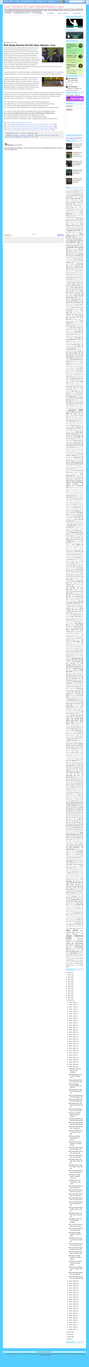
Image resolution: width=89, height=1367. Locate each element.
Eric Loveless (69, 423)
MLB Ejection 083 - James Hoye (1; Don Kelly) (78, 180)
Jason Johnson (78, 500)
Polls (79, 715)
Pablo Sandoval (72, 695)
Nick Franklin (76, 685)
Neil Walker (79, 680)
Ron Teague (80, 747)
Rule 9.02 (79, 829)
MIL (67, 603)
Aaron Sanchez (75, 197)
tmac (82, 965)
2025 (69, 974)
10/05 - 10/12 (72, 1027)
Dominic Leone (71, 394)
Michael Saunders (69, 650)
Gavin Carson (79, 447)
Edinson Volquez (69, 406)
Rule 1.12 (78, 755)
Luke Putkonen (74, 601)
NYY (70, 678)
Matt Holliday (72, 638)
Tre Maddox (78, 919)
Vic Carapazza (76, 945)
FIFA (72, 427)
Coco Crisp (73, 341)
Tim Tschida (76, 897)
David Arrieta (80, 371)
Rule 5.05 (75, 802)
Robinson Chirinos (71, 742)
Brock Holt (74, 290)
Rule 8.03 (81, 825)
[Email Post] (28, 133)
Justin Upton (75, 562)
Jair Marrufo (75, 489)
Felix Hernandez (69, 430)
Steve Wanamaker (72, 78)
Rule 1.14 (72, 757)
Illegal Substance (70, 480)
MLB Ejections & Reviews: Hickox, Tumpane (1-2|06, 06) (76, 1268)
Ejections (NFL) (77, 413)
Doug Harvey (71, 399)
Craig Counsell (69, 349)
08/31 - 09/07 (72, 1039)
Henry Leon (79, 469)
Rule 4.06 (69, 795)
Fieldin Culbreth (79, 432)
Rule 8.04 (70, 827)
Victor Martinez (69, 946)
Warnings (74, 951)
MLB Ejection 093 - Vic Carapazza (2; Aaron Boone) (78, 145)
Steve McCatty (75, 876)
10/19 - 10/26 (72, 1023)
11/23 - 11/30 (72, 1011)
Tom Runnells (76, 906)
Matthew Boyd (69, 643)
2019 (69, 988)
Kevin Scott (80, 576)
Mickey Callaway (70, 651)
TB (66, 882)
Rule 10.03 (72, 758)
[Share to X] (34, 133)
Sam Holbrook (79, 851)
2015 (69, 997)
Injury (69, 482)
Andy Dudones (71, 218)
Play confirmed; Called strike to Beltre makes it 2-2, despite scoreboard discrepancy (30, 126)
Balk (82, 240)
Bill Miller (81, 254)
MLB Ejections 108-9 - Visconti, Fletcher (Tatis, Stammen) (72, 46)
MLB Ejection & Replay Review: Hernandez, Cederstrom (74, 1176)
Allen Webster (73, 215)
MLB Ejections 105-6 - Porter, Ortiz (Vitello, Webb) (71, 66)
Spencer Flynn (80, 871)
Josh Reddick (69, 559)
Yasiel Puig (78, 958)
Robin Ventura (70, 740)
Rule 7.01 (80, 814)
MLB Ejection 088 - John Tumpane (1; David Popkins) (78, 163)
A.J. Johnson (76, 190)
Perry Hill (80, 708)
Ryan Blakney (77, 837)
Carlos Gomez (74, 307)
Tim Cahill (69, 894)
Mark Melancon (80, 621)
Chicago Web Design (57, 1354)
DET (67, 353)
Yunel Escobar (77, 963)
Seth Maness (72, 866)
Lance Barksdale (70, 588)
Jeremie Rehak (77, 516)
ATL (77, 195)
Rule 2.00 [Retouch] (76, 780)
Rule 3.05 (70, 789)
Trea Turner (69, 921)
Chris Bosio (72, 324)
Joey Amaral (71, 534)
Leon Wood (75, 594)
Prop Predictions (77, 717)
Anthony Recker (78, 227)
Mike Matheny (77, 661)
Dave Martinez (79, 368)
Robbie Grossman (70, 735)
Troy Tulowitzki (69, 924)
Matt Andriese (70, 633)
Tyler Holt (80, 928)
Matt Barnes (77, 633)
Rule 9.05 (79, 830)
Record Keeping (9, 137)
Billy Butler (68, 257)
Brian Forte (80, 282)
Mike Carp (76, 656)
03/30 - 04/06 (72, 1301)
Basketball (80, 247)
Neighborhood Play (70, 680)
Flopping (68, 435)
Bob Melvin (80, 264)
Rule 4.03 (68, 794)
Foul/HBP (78, 437)
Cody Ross (68, 342)
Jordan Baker (77, 551)
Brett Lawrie (77, 279)
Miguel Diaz (70, 653)
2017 (69, 993)
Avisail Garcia (69, 239)
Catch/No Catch (70, 314)
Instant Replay (30, 135)
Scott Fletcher (71, 854)
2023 (69, 979)
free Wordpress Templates (69, 1354)
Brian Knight (75, 285)
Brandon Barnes (69, 270)
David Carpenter (71, 373)
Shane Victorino (78, 867)
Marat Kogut (71, 611)
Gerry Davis (23, 135)
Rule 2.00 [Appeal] (71, 760)
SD (69, 846)
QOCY (57, 135)
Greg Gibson (77, 457)
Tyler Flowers (73, 928)
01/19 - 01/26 (72, 1324)
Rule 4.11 (77, 797)
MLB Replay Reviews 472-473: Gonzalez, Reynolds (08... (76, 1239)
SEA (29, 137)
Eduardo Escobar (69, 408)
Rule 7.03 (78, 815)
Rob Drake (80, 732)
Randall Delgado (77, 723)
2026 (69, 972)
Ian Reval (73, 477)
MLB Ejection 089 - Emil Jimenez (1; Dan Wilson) (78, 172)
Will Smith (80, 953)
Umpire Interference (72, 934)
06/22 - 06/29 (72, 1062)
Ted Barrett (80, 886)
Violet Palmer (72, 948)
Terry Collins (72, 888)
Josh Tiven (77, 559)
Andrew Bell (70, 217)
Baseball (71, 247)
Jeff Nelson (80, 512)
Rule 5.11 (68, 807)
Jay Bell (80, 504)
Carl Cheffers (70, 306)
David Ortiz (68, 376)
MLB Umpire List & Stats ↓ (22, 13)
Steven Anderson (74, 877)
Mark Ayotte (76, 614)
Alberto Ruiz (78, 205)
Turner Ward (78, 924)
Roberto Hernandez (70, 737)
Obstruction (78, 691)
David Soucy (75, 379)
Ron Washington (18, 137)
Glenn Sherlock (69, 457)
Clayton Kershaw (70, 336)
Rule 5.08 (81, 804)
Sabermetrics (76, 847)
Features (79, 428)
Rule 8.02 (73, 825)
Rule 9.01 (72, 829)
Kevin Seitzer (70, 577)
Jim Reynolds (69, 526)
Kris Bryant (72, 581)
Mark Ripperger (79, 623)
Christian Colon (69, 332)
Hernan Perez (69, 470)
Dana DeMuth (73, 359)
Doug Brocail (70, 398)
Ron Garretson (72, 745)
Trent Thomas (77, 921)
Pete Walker (78, 710)
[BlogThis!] (32, 133)
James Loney (79, 495)
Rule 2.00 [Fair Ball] (73, 767)
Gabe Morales (77, 443)
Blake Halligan (77, 259)
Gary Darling (80, 445)
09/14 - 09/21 (72, 1034)
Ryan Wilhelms (70, 844)
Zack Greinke (76, 965)
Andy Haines (80, 220)
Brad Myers (79, 269)
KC (71, 564)
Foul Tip (70, 437)
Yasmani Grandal (70, 960)
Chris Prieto (74, 329)
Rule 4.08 (75, 795)
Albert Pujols (69, 205)
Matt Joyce (79, 638)
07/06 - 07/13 (72, 1057)
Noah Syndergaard (70, 690)
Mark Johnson (79, 618)
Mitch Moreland (76, 671)
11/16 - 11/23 (72, 1013)
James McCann (70, 497)
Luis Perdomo (77, 599)
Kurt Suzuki (73, 582)
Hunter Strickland (70, 474)
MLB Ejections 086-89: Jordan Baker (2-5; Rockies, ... (74, 1138)
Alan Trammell (78, 203)
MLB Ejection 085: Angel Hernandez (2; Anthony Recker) (75, 1143)
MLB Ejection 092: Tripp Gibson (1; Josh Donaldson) (75, 1070)
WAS (78, 948)
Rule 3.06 (77, 789)
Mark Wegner (79, 624)
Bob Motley (70, 265)
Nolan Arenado (79, 690)
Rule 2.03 (68, 787)
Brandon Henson (78, 272)
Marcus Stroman (78, 613)
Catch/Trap (80, 314)
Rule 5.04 (68, 802)
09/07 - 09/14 (72, 1036)
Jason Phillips (76, 502)
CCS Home (8, 13)
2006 (69, 1339)
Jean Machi (81, 505)
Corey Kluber (69, 346)
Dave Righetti (71, 369)
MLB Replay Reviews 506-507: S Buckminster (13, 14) (75, 1091)
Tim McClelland (72, 896)
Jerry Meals (69, 521)
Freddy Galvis (69, 442)
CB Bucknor (74, 299)
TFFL (76, 882)
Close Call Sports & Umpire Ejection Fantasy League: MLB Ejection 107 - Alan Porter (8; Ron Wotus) (72, 90)
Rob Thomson (78, 733)
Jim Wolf (68, 527)
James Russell (79, 497)
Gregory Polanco (74, 460)
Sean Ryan (79, 862)
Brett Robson (74, 280)
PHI (77, 693)
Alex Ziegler (74, 212)
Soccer (73, 871)
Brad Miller (71, 269)
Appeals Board (72, 230)
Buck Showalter (79, 296)
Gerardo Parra (80, 452)
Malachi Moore (71, 606)
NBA (67, 675)
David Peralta (76, 376)
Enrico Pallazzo (78, 418)
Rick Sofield (72, 732)
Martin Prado (70, 628)
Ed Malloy (81, 403)
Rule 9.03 (68, 830)
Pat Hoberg (70, 700)
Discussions (80, 393)
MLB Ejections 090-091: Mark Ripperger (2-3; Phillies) (75, 1114)
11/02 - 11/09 (72, 1018)
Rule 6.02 (74, 809)
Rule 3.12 (72, 790)
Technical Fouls (70, 886)
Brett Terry (81, 280)
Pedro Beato (75, 706)
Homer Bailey (74, 472)
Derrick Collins (79, 386)
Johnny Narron (69, 546)
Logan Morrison (71, 598)
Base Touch (80, 245)
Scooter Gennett (71, 852)
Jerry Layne (77, 519)
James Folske (79, 494)
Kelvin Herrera (73, 567)
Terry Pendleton (76, 889)
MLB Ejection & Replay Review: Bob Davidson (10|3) (75, 1234)
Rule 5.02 (73, 800)
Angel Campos (70, 223)
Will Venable (69, 955)
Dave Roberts (79, 369)
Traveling (68, 916)
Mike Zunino (68, 670)
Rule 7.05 (76, 817)
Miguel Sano (69, 655)
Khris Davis (77, 577)
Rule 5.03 (80, 800)
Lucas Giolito (70, 599)
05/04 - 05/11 (72, 1290)
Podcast (73, 715)
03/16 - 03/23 (72, 1306)
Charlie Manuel (76, 319)
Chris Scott (70, 331)
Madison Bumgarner (72, 604)
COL (74, 302)
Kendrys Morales (71, 569)
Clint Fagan (78, 337)
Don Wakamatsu (79, 396)
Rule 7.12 (68, 822)
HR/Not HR (78, 464)
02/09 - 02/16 (72, 1318)
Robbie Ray (78, 735)
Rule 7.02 (70, 815)
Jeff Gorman (76, 509)
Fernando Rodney (69, 432)
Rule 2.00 (78, 758)
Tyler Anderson (69, 926)
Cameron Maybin (79, 304)
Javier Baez (73, 504)
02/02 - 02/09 (72, 1320)
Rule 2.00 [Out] (78, 777)
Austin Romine (79, 237)
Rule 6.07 (77, 812)
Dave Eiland (72, 366)
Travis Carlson (75, 916)
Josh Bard (69, 557)
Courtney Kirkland (70, 347)
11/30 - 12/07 (72, 1009)
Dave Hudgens (80, 366)
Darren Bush (75, 364)
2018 (69, 991)
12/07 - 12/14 (72, 1007)
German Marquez (71, 453)
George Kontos (75, 450)
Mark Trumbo (71, 624)
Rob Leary (70, 733)
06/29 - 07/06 (72, 1059)
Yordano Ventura (79, 961)
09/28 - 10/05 (72, 1030)
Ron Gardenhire (79, 743)
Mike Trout (70, 668)
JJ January (77, 487)
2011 (69, 1336)
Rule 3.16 (72, 792)
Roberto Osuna (80, 738)
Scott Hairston (69, 856)
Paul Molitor (76, 703)
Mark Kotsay (69, 619)
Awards (76, 239)
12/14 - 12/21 (72, 1004)
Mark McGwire (72, 621)
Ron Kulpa (80, 745)
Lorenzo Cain (80, 598)
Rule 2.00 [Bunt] (70, 763)
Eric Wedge (76, 423)
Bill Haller (73, 252)
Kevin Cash (78, 571)
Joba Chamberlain (75, 529)
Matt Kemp (68, 639)
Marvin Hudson (70, 629)
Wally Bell (68, 950)
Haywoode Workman (70, 467)
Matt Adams (74, 631)
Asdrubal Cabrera (74, 235)
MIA (80, 601)
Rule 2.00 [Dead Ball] (78, 765)
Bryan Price (77, 294)
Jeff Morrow (73, 512)
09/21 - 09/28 (72, 1032)
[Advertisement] (34, 29)
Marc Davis (79, 611)
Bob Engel (76, 262)
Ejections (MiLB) (70, 412)
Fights (69, 433)
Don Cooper (79, 394)
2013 (69, 1332)
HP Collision (69, 464)
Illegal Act (79, 477)
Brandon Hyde (69, 274)
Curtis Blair (79, 351)
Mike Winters (77, 668)
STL (67, 847)
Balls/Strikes (72, 242)
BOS (77, 240)
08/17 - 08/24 (72, 1043)
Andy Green (71, 220)
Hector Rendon (79, 467)
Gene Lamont (76, 448)
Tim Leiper (81, 894)
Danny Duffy (75, 363)
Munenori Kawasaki (77, 673)
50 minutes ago (69, 84)
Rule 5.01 (68, 800)
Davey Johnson (71, 371)
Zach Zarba (68, 965)
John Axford (77, 536)
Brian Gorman (72, 284)
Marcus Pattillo (69, 613)
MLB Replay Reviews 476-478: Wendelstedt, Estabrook (75, 1220)
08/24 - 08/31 (72, 1041)
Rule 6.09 (73, 814)
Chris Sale (80, 329)
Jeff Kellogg (75, 511)
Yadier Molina (79, 956)
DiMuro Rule (74, 391)
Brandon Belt (78, 270)
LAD (70, 586)
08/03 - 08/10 (72, 1048)
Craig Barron (79, 347)
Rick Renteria (75, 730)
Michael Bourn (80, 646)
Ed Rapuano (71, 404)
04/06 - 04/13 (72, 1299)
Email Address (69, 106)
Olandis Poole (69, 693)
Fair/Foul (78, 427)
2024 (69, 977)
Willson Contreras (79, 955)
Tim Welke (73, 899)
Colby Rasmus (76, 342)
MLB (76, 603)
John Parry (74, 542)
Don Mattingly (69, 396)
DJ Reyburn (74, 353)
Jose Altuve (68, 554)
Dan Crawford (75, 356)
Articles (81, 234)
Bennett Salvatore (73, 250)
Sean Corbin (78, 861)
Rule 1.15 (77, 757)
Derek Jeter (68, 384)
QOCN (53, 135)
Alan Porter (69, 203)
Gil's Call (70, 455)
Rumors (68, 835)
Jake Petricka (80, 492)
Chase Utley (74, 321)
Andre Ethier (80, 215)
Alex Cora (68, 208)
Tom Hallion (78, 904)
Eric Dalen (77, 420)
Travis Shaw (80, 918)
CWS (79, 302)
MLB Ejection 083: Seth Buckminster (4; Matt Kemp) (75, 1182)
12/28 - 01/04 (72, 1002)
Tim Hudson (75, 894)
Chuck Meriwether (70, 334)
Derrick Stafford (72, 388)
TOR (82, 882)
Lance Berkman (75, 589)
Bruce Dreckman (76, 292)
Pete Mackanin (69, 710)
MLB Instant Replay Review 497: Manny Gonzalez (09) (76, 1132)
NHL (77, 676)
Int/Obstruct (75, 484)
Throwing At (80, 891)
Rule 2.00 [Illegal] (75, 770)
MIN (72, 603)
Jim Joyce (70, 524)
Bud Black (71, 297)
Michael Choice (70, 648)
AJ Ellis (71, 193)
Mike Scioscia (79, 666)
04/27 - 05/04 (72, 1292)
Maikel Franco (80, 604)
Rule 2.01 (79, 785)
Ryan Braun (69, 839)
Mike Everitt (77, 660)
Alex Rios (81, 208)
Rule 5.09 (70, 805)
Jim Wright (76, 527)
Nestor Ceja (69, 681)
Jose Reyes (81, 556)
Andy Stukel (70, 222)
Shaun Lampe (69, 869)
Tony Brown (73, 911)
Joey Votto (70, 536)
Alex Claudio (79, 207)
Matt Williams (76, 641)
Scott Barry (80, 852)
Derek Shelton (69, 386)
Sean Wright (69, 864)
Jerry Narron (76, 521)
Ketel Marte (71, 571)
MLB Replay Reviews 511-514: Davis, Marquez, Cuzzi (75, 1076)
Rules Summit (77, 834)
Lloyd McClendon (39, 135)
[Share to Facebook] (36, 133)
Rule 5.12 (75, 807)
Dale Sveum (75, 354)
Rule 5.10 (78, 805)
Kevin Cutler (68, 572)
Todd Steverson (71, 903)
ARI (72, 195)
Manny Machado (79, 609)
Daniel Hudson (75, 361)
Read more (74, 53)
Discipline (73, 393)
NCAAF (79, 675)
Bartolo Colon (73, 244)
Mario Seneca (69, 614)
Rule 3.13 (78, 790)
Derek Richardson (77, 384)
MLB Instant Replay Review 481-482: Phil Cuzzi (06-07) (76, 1209)
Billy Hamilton (80, 257)
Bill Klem (75, 254)
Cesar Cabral (71, 316)
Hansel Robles (78, 465)
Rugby (71, 753)
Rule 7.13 (75, 822)
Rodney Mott (69, 743)
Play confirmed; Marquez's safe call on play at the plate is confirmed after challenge (30, 128)
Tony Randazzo (77, 913)
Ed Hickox (73, 403)
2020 (69, 986)
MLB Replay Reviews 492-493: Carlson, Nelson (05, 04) (76, 1161)
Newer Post (7, 235)
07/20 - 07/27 (72, 1053)
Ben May (81, 249)
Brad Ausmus (79, 267)
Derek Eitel (79, 383)
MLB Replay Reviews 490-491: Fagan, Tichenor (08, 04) (76, 1166)
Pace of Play (80, 695)
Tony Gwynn (80, 911)
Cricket (67, 351)
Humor (80, 472)
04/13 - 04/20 (72, 1297)
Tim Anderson (72, 892)
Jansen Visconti (77, 499)
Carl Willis (77, 306)
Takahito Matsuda (75, 884)
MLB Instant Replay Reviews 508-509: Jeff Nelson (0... (75, 1085)
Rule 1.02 (77, 753)
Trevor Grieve (69, 923)
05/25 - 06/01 (72, 1283)
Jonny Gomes (69, 551)
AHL (79, 192)
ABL (74, 192)
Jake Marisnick (75, 490)
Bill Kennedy (69, 254)
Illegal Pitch (78, 479)
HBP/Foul (73, 462)
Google (45, 1354)
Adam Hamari (74, 198)
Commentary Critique (76, 344)
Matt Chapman (76, 636)
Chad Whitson (72, 317)
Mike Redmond (69, 666)
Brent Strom (78, 277)
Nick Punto (73, 688)
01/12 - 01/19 (72, 1327)
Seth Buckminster (79, 864)
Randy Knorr (68, 725)
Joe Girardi (76, 531)
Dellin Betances (71, 383)
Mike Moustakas (70, 663)
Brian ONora (74, 287)
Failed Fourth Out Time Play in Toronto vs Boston (77, 154)
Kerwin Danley (79, 569)
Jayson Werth (74, 505)
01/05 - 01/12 (72, 1329)
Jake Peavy (73, 492)
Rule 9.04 (73, 830)
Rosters (73, 752)
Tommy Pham (76, 909)
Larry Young (76, 593)
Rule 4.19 (79, 799)
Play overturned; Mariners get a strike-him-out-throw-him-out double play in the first (30, 124)
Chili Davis (76, 322)
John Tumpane (76, 544)
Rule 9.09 (75, 832)
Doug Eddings (79, 398)
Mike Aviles (76, 655)
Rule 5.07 (73, 804)
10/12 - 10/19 (72, 1025)
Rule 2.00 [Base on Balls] (76, 762)
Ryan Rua (73, 842)
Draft (67, 401)
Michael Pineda (78, 648)
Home (34, 234)
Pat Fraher (81, 698)
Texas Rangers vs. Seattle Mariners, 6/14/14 (19, 122)
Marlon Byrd (70, 626)
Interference (80, 485)
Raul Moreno (76, 725)
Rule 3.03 (81, 787)
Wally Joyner (76, 950)
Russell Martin (75, 835)
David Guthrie (69, 374)
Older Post (60, 235)
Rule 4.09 (81, 795)
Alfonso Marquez (14, 135)
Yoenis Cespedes (79, 960)
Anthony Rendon (70, 228)
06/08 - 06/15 (72, 1066)
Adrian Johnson (77, 202)
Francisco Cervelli (70, 438)
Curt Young (72, 351)
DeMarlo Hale (74, 381)
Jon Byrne (76, 546)
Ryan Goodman (78, 839)
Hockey (68, 472)
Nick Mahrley (75, 686)
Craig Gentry (79, 349)
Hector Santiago (70, 469)
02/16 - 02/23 (72, 1315)
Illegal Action (69, 479)
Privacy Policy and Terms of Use (44, 1352)
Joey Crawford (79, 534)
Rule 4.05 (81, 794)
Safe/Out (25, 137)
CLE (69, 302)
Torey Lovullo (69, 914)
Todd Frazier (80, 901)
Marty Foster (77, 628)
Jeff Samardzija (71, 514)
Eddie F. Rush (79, 404)
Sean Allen (79, 859)
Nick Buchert (68, 685)
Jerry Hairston (69, 519)
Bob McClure (73, 264)
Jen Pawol (79, 514)
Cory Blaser (77, 346)
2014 (69, 1000)
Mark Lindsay (77, 619)
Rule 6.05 (80, 810)
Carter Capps (75, 311)
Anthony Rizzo (79, 228)
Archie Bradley (78, 232)
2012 (69, 1334)
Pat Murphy (78, 700)
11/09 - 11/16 (72, 1016)
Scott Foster (79, 854)
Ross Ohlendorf (75, 750)
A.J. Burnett (68, 190)
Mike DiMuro (75, 658)
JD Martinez (71, 487)
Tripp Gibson (77, 923)
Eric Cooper (69, 420)
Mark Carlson (74, 616)
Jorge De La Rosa (78, 552)
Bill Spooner (71, 255)
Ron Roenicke (71, 747)
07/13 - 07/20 (72, 1055)
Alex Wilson (77, 210)
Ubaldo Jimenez (78, 932)
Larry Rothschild (75, 591)
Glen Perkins (79, 455)
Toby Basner (71, 901)
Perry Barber (73, 708)
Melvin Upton (73, 646)
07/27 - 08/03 (72, 1050)
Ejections (72, 410)
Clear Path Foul (79, 336)
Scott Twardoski (75, 857)
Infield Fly (80, 480)
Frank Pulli (69, 440)
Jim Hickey (81, 522)
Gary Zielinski (71, 447)
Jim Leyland (79, 524)
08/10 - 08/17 (72, 1046)
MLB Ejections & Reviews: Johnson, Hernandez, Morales (75, 1263)
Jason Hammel (69, 500)
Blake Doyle (69, 259)
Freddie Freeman (77, 440)
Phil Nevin (75, 713)
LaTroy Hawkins (78, 586)
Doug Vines (79, 399)
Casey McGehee (77, 312)
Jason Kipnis (68, 502)
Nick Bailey (80, 683)
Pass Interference (79, 696)
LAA (82, 584)
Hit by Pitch (77, 470)
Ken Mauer (80, 567)
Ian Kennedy (77, 475)
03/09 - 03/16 (72, 1308)
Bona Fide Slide (79, 265)
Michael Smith (78, 650)
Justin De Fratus (74, 561)
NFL (72, 676)
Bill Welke (78, 255)
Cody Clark (79, 341)
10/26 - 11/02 (72, 1020)
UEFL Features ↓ (38, 13)
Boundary (71, 267)
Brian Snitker (74, 289)
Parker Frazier (71, 696)
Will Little (73, 953)
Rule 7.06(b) (73, 819)
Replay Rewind (74, 728)
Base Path (70, 245)
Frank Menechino (79, 438)
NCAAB (73, 675)
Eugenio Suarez (75, 425)
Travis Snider (70, 919)
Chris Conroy (69, 326)
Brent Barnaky (69, 277)
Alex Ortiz (75, 208)
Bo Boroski (68, 260)
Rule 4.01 (79, 792)
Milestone (75, 670)
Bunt (67, 299)
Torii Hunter (78, 914)
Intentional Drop (70, 485)
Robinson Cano (80, 740)
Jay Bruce (68, 505)
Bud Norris (79, 297)
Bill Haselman (79, 252)
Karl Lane (68, 566)
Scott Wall (74, 859)
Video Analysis (79, 946)
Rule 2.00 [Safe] (69, 782)
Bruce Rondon (69, 294)
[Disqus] (34, 163)
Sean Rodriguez (70, 862)
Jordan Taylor (69, 552)
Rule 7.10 (78, 820)
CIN (82, 301)
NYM (82, 676)
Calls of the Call (69, 304)
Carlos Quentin (75, 309)
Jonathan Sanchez (77, 549)
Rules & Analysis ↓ (64, 13)
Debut (81, 381)
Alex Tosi (69, 210)
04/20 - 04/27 (72, 1295)
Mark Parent (70, 623)
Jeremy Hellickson (69, 517)
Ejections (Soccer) (69, 415)
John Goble (76, 539)
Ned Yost (77, 678)
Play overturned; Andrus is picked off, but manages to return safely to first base (29, 129)
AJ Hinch (77, 193)
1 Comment (24, 133)
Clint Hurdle (69, 339)
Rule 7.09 (70, 820)
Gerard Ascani (73, 452)
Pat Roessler (68, 701)
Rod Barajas (79, 742)
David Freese (79, 373)
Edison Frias (78, 406)
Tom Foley (70, 904)
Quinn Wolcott (70, 722)
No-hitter (79, 688)
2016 (69, 995)
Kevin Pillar (73, 576)
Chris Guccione (74, 327)
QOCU (68, 720)
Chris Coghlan (79, 324)
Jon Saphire (74, 547)
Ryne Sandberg (79, 844)
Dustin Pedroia (75, 401)
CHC (73, 301)
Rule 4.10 (70, 797)
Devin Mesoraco (75, 389)
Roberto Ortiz (71, 738)
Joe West (80, 532)
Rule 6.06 (70, 812)
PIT (82, 693)
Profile (67, 717)
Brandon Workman (79, 274)
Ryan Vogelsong (80, 842)
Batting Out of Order (72, 249)
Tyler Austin (76, 926)
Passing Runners (71, 698)
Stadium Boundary (72, 872)
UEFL (36, 137)
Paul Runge (75, 705)
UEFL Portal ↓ (77, 13)
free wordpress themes (45, 1355)
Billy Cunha (74, 257)
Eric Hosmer (73, 422)
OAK (69, 691)
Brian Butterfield (71, 282)
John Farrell (74, 537)
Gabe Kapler (69, 443)
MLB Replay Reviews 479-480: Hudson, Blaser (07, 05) (76, 1215)
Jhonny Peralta (74, 522)
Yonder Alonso (70, 961)
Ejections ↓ (50, 13)
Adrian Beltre (74, 200)
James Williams (69, 499)
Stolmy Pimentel (75, 879)
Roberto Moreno (79, 737)
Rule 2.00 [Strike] (76, 784)
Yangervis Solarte (69, 958)
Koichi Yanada (76, 579)
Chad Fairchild (79, 316)
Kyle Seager (76, 584)
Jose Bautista (76, 554)
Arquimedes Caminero (71, 234)
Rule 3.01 (74, 787)
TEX (33, 137)
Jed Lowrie (69, 507)
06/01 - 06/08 (72, 1281)
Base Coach (80, 244)
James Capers (71, 494)
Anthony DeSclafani (70, 227)
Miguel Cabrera (79, 651)
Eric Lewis (80, 422)
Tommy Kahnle (69, 909)
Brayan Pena (70, 275)
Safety (76, 849)
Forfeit (81, 435)
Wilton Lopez (71, 956)
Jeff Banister (76, 507)
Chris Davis (77, 326)
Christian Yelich (78, 332)
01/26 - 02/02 (72, 1322)
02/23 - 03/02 (72, 1313)
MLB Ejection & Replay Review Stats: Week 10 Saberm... (75, 1257)
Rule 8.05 (76, 827)
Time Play (81, 899)
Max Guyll (77, 643)
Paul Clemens (76, 701)
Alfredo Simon (76, 213)
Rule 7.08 (80, 819)
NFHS (67, 676)
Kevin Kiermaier (76, 574)
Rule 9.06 (68, 832)
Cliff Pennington (69, 337)
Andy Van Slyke (78, 222)
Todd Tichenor (79, 903)
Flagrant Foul (78, 433)
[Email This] (30, 133)
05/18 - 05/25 (72, 1285)
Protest (68, 718)
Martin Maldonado (79, 626)
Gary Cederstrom (70, 445)
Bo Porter (75, 260)
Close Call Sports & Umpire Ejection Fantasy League (34, 6)
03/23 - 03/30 (72, 1304)
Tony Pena (69, 913)
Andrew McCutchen (79, 217)
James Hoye (69, 495)
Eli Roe (77, 415)
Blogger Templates (80, 1354)
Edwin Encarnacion (79, 408)
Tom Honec (68, 906)
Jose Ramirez (74, 556)
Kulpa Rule (80, 581)
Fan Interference (70, 428)
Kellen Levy (76, 566)
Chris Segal (78, 331)
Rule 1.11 (72, 755)
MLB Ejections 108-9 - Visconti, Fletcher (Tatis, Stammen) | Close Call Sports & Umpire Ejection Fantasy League (72, 82)
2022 (69, 981)
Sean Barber (69, 861)
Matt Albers (81, 631)
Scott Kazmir (76, 856)
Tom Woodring (77, 908)
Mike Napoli (78, 665)
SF (80, 846)
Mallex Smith (74, 608)
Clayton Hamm (80, 334)
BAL (72, 240)
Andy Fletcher (79, 219)
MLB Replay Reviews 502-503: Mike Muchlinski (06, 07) (76, 1105)
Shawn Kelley (76, 869)
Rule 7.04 (68, 817)
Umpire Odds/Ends (74, 936)
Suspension (78, 881)
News (76, 681)
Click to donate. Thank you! (73, 95)
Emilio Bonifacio (75, 417)
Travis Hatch (73, 918)
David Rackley (74, 378)
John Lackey (76, 541)
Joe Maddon (73, 532)
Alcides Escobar (70, 207)
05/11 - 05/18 (72, 1288)
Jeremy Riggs (78, 517)
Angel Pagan (78, 225)
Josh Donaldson (77, 557)
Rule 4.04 (75, 794)
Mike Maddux (68, 661)
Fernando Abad (78, 430)
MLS (82, 603)
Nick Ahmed (73, 683)
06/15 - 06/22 (72, 1064)
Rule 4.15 (72, 799)
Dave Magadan (71, 368)
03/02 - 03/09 (72, 1311)
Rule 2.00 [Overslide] (71, 779)
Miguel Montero (78, 653)
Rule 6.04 (73, 810)
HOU (80, 462)
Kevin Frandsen (76, 572)
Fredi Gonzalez (77, 442)
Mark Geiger (71, 618)
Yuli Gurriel (70, 963)
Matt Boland (75, 634)
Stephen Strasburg (75, 874)
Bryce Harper (69, 295)
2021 (69, 984)
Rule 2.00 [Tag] (70, 785)
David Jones (78, 374)
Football (75, 435)
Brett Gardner (69, 279)
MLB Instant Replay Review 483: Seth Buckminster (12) (76, 1203)
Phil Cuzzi (47, 135)
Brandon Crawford (69, 272)
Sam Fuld (72, 851)
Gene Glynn (68, 448)
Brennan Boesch (78, 275)
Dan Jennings (76, 357)
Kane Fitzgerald (78, 564)
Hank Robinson (69, 465)
